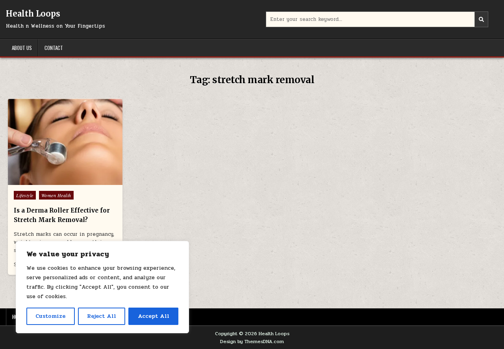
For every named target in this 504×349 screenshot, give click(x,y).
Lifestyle (24, 195)
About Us (22, 48)
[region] (102, 287)
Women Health (56, 195)
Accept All (153, 316)
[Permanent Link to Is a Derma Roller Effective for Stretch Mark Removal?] (65, 142)
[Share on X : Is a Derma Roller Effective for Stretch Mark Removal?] (48, 180)
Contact (53, 48)
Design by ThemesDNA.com (252, 341)
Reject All (101, 316)
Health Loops (33, 14)
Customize (50, 316)
